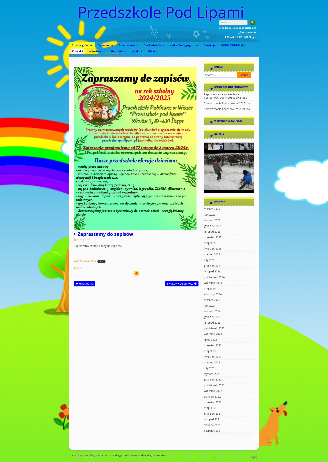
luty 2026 (209, 214)
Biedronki (116, 51)
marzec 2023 (212, 362)
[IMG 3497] (231, 146)
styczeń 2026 (212, 220)
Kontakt (77, 51)
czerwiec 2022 (213, 402)
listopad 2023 (212, 322)
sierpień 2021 (212, 425)
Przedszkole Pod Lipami (161, 12)
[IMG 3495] (215, 146)
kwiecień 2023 (213, 356)
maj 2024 (210, 288)
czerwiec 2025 (213, 237)
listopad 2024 (212, 271)
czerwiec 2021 (213, 430)
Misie (151, 51)
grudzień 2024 (213, 265)
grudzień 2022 (213, 379)
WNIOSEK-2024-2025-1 (85, 261)
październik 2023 (214, 328)
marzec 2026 (212, 209)
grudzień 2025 (213, 226)
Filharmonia (85, 283)
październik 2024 (214, 277)
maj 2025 (210, 243)
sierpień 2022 (212, 396)
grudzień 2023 (213, 317)
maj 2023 (210, 351)
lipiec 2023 (210, 339)
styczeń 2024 (212, 311)
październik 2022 (214, 385)
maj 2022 (210, 408)
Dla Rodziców (153, 45)
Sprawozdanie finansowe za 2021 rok (227, 109)
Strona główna (82, 45)
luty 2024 (209, 305)
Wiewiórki (95, 51)
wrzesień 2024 (213, 283)
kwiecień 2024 (213, 294)
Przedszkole (127, 45)
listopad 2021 (212, 419)
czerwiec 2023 (213, 345)
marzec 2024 (212, 300)
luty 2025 (209, 260)
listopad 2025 (212, 231)
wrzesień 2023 (213, 334)
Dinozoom (159, 455)
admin (79, 268)
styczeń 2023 (212, 374)
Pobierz (101, 261)
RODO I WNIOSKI (232, 45)
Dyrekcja (210, 45)
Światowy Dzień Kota (180, 283)
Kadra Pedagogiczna (184, 45)
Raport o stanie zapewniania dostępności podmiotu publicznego (225, 96)
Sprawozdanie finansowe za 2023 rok (227, 103)
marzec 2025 (212, 254)
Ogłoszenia (105, 45)
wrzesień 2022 (213, 391)
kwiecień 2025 (213, 248)
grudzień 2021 (213, 413)
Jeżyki (136, 51)
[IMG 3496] (247, 146)
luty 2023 (209, 368)
